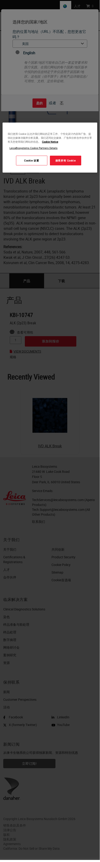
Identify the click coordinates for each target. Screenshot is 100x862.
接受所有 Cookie (65, 160)
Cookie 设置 (31, 160)
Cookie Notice (50, 141)
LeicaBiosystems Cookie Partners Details (34, 148)
